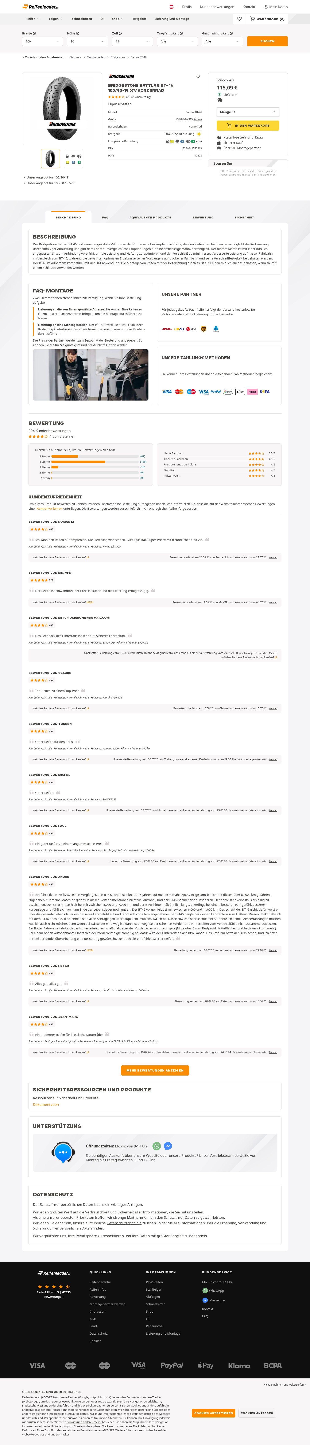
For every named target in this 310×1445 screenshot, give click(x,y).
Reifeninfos (98, 1289)
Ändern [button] (198, 119)
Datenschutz (99, 1333)
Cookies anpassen (257, 1413)
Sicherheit (244, 217)
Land (93, 1326)
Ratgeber (139, 19)
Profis (187, 6)
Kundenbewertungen (217, 6)
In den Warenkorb (252, 126)
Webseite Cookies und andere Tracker (45, 1434)
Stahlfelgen (154, 1289)
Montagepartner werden (107, 1304)
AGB (93, 1319)
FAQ (105, 217)
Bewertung (203, 217)
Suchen (267, 41)
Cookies (95, 1341)
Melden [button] (273, 557)
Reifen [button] (31, 19)
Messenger (217, 1300)
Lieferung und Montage (172, 19)
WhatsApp (216, 1290)
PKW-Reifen (154, 1282)
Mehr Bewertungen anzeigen (155, 1070)
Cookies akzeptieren (213, 1413)
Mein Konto (278, 6)
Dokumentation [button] (46, 1104)
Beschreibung (68, 217)
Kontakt (249, 6)
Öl (102, 19)
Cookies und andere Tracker (84, 1422)
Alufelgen (153, 1296)
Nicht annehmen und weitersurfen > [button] (285, 1384)
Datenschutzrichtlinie (124, 1222)
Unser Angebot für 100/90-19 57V (50, 183)
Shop (116, 19)
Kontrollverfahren (49, 508)
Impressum (98, 1311)
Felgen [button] (54, 19)
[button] (90, 456)
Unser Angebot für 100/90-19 (47, 177)
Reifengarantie (100, 1282)
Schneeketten (82, 19)
